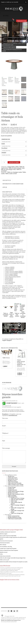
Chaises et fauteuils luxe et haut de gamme (9, 550)
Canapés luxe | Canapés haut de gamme (8, 548)
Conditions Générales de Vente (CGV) (8, 532)
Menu (6, 15)
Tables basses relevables (5, 556)
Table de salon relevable (17, 499)
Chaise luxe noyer (12, 477)
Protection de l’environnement (6, 541)
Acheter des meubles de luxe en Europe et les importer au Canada (13, 561)
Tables (17, 166)
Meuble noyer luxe (13, 492)
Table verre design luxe (17, 513)
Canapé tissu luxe (12, 490)
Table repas (14, 501)
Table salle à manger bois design (17, 508)
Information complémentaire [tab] (13, 184)
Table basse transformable (15, 518)
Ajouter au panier (14, 162)
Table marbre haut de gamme (16, 503)
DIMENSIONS (6, 139)
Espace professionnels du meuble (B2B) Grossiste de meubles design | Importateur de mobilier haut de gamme (13, 537)
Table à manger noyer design (15, 484)
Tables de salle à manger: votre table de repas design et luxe (13, 168)
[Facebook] (8, 611)
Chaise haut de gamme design (16, 491)
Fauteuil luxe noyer (13, 479)
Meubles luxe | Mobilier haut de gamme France (11, 620)
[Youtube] (14, 611)
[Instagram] (11, 611)
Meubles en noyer (3, 552)
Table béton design (13, 481)
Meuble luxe (11, 476)
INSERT (4, 153)
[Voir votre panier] (13, 20)
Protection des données (5, 542)
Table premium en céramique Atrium (23, 314)
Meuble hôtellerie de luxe (14, 517)
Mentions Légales (3, 533)
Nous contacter (3, 544)
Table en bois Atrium (17, 315)
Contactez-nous (21, 21)
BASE (3, 144)
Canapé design (12, 487)
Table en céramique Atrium (5, 315)
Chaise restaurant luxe (13, 516)
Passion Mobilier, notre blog (6, 546)
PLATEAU (4, 148)
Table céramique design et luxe (18, 505)
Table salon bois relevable (14, 483)
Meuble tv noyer (12, 480)
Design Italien (11, 166)
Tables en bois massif (4, 559)
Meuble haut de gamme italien (16, 494)
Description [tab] (7, 180)
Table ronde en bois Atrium (11, 314)
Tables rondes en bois (11, 173)
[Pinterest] (17, 611)
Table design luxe (12, 497)
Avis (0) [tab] (5, 187)
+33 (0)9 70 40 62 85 (11, 403)
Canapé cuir (11, 488)
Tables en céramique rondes (14, 172)
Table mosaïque (12, 495)
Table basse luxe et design (17, 498)
